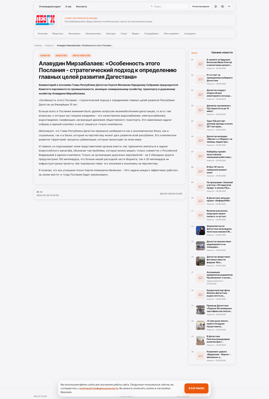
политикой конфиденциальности (98, 388)
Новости (49, 45)
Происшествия (93, 33)
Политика (42, 33)
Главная (38, 45)
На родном (190, 33)
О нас (68, 6)
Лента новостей (81, 55)
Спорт (124, 33)
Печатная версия (200, 6)
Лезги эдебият (172, 33)
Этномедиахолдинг (50, 6)
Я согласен (196, 388)
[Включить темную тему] (215, 6)
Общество (58, 33)
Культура (111, 33)
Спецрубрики (151, 33)
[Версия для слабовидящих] (222, 6)
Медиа (136, 33)
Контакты (81, 6)
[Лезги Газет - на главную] (45, 20)
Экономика (74, 33)
